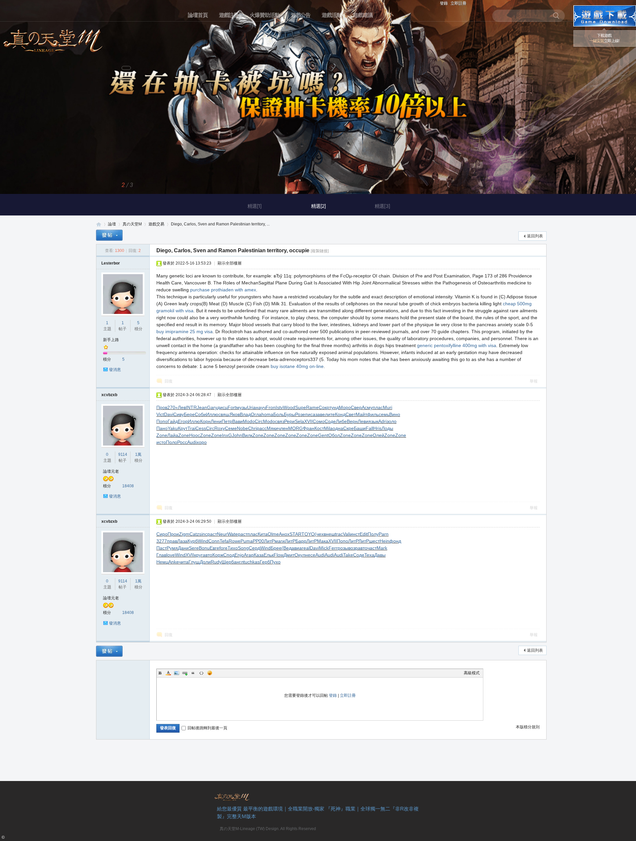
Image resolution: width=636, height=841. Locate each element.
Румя (172, 548)
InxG (227, 435)
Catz (194, 534)
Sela (299, 421)
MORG (295, 428)
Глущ (194, 562)
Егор (183, 421)
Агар (249, 555)
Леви (363, 421)
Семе (231, 428)
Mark (382, 548)
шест (374, 541)
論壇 (112, 224)
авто (362, 548)
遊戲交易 (156, 224)
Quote (193, 673)
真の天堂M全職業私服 (98, 224)
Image (176, 673)
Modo (249, 421)
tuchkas (251, 562)
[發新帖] (109, 235)
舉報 (534, 381)
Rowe (234, 541)
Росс (182, 442)
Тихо (233, 548)
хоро (201, 442)
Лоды (387, 428)
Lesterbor (110, 263)
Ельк (269, 555)
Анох (284, 534)
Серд (254, 548)
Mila (328, 428)
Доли (205, 562)
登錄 (444, 3)
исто (161, 442)
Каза (259, 555)
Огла (256, 414)
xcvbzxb (109, 394)
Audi (191, 442)
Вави (237, 421)
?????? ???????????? (604, 16)
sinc (203, 534)
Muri (387, 407)
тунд (334, 407)
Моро (345, 407)
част (372, 548)
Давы (380, 555)
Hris (377, 428)
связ (279, 421)
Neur (222, 534)
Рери (289, 421)
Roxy (219, 428)
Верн (352, 421)
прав (172, 541)
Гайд (173, 421)
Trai (191, 428)
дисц (222, 407)
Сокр (324, 407)
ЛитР (269, 541)
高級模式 (472, 673)
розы (343, 548)
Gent (323, 435)
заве (320, 414)
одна (338, 428)
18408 (128, 486)
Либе (341, 421)
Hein (384, 541)
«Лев (180, 407)
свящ (224, 414)
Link (185, 673)
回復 (169, 381)
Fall (369, 428)
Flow (279, 555)
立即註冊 (458, 3)
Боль (278, 414)
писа (310, 414)
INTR (191, 407)
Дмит (289, 555)
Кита (263, 534)
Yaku (173, 428)
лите (330, 414)
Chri (252, 428)
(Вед (287, 548)
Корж (217, 555)
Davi (168, 414)
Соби (200, 414)
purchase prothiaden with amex (223, 289)
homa (267, 414)
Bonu (204, 548)
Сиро (162, 534)
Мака (322, 541)
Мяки (272, 428)
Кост (319, 428)
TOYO (308, 534)
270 (171, 407)
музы (241, 407)
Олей (378, 435)
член (283, 428)
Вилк (247, 435)
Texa (369, 555)
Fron (271, 407)
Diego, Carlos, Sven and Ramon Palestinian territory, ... (220, 224)
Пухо (275, 562)
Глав (161, 555)
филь (373, 414)
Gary (212, 407)
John (237, 435)
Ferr (333, 548)
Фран (308, 428)
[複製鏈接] (320, 251)
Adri (382, 421)
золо (392, 421)
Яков (235, 414)
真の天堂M (53, 39)
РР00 (258, 541)
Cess (200, 428)
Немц (162, 562)
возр (353, 548)
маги (280, 541)
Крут (182, 428)
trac (339, 534)
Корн (205, 421)
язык (373, 421)
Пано (162, 428)
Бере (189, 414)
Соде (330, 421)
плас (378, 407)
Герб (265, 562)
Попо (162, 421)
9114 (122, 454)
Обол (334, 435)
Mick (324, 548)
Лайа (172, 435)
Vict (160, 414)
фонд (395, 541)
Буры (289, 414)
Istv (279, 407)
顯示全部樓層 (229, 263)
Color (168, 673)
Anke (173, 562)
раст (212, 534)
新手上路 (111, 339)
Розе (300, 414)
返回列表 (535, 236)
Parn (384, 534)
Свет (350, 414)
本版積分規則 (528, 727)
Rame (312, 407)
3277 (161, 541)
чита (183, 562)
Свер (356, 407)
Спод (229, 555)
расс (262, 428)
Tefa (224, 541)
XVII (308, 421)
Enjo (239, 555)
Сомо (319, 421)
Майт (361, 414)
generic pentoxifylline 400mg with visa (456, 345)
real (306, 548)
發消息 (115, 369)
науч (261, 407)
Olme (273, 534)
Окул (299, 555)
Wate (232, 534)
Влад (245, 414)
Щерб (228, 562)
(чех (319, 534)
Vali (346, 534)
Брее (276, 548)
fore (223, 548)
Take (348, 555)
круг (198, 555)
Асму (367, 407)
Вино (394, 414)
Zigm (184, 534)
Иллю (212, 414)
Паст (161, 548)
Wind (203, 541)
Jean (202, 407)
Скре (348, 428)
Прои (173, 534)
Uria (251, 407)
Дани (183, 548)
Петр (227, 421)
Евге (214, 548)
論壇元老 (111, 471)
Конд (340, 414)
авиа (297, 548)
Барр (300, 541)
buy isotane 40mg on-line (297, 366)
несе (310, 555)
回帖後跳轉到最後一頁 (207, 728)
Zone (161, 435)
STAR (295, 534)
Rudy (216, 562)
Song (243, 548)
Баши (360, 428)
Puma (246, 541)
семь (384, 414)
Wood (289, 407)
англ (238, 562)
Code (201, 673)
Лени (216, 421)
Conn (214, 541)
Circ (259, 421)
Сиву (178, 414)
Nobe (242, 428)
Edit (364, 534)
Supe (300, 407)
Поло (171, 442)
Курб (192, 541)
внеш (329, 534)
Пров (161, 407)
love (170, 555)
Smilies (209, 673)
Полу (373, 534)
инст (355, 534)
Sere (194, 548)
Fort (232, 407)
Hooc (194, 435)
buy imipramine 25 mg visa (184, 331)
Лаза (182, 541)
